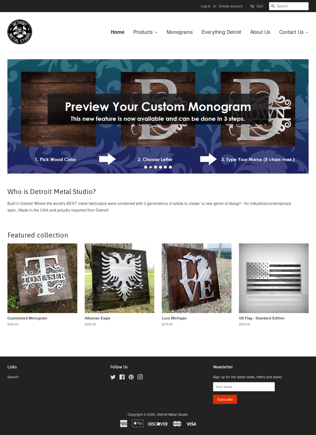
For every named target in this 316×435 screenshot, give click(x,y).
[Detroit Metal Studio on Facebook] (122, 377)
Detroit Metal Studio (172, 414)
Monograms (180, 31)
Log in (206, 5)
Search (13, 376)
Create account (231, 5)
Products (143, 31)
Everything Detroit (221, 31)
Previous (17, 116)
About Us (260, 31)
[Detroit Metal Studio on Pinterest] (131, 377)
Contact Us (292, 31)
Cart (260, 5)
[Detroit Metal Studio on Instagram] (140, 377)
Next (298, 116)
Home (117, 31)
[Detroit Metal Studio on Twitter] (113, 377)
